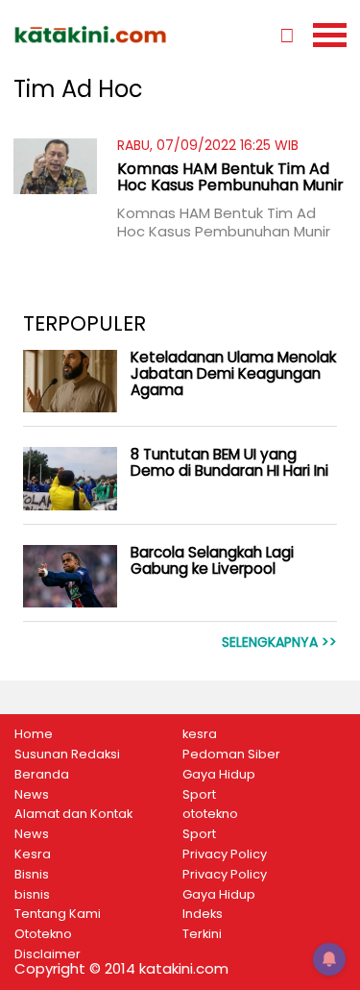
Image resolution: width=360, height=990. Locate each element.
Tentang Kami (57, 914)
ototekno (210, 814)
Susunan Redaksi (67, 754)
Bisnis (31, 874)
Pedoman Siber (231, 754)
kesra (199, 734)
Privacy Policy (224, 854)
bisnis (32, 895)
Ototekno (43, 934)
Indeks (202, 914)
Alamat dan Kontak (73, 814)
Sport (199, 795)
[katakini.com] (96, 34)
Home (33, 734)
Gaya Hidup (218, 774)
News (31, 795)
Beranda (41, 774)
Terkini (202, 934)
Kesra (32, 854)
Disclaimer (47, 954)
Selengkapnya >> (279, 642)
